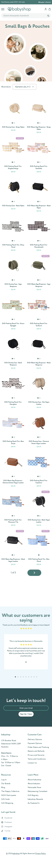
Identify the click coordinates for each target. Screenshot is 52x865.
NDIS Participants (8, 795)
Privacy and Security (36, 755)
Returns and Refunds (36, 751)
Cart (49, 9)
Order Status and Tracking (38, 747)
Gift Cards (5, 799)
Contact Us (32, 763)
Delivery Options (35, 739)
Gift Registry (33, 795)
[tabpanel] (13, 109)
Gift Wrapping (7, 803)
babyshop (16, 853)
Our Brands (5, 783)
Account (46, 9)
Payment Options (35, 743)
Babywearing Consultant (37, 791)
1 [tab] (12, 202)
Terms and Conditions (37, 759)
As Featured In (34, 803)
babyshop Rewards (35, 799)
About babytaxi (34, 783)
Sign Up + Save (26, 714)
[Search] (48, 16)
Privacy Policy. (40, 853)
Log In (4, 779)
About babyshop (34, 779)
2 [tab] (14, 202)
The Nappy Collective (10, 791)
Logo (19, 9)
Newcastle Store (34, 787)
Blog (3, 787)
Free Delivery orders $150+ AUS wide (13, 2)
